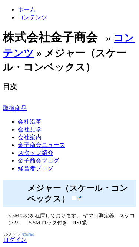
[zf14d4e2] (74, 197)
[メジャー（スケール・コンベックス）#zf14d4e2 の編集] (80, 197)
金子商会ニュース (41, 145)
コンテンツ (32, 17)
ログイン (15, 240)
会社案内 (30, 137)
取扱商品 (15, 108)
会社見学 (30, 129)
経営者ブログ (35, 168)
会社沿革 (30, 122)
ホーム (27, 9)
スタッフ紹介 (35, 153)
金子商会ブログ (38, 160)
